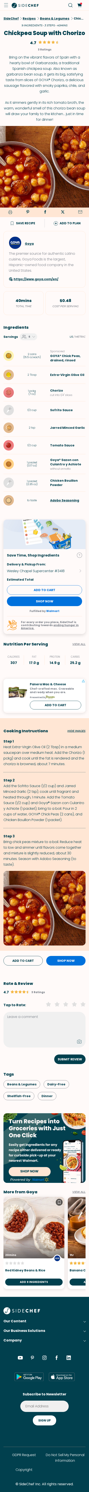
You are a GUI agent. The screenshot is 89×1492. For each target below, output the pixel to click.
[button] (6, 5)
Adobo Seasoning (64, 500)
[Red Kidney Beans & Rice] (33, 1243)
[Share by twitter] (62, 212)
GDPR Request (24, 1454)
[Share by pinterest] (27, 212)
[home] (25, 5)
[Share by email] (80, 212)
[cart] (79, 5)
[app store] (62, 1376)
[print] (9, 212)
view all (79, 1192)
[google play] (29, 1376)
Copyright (24, 1469)
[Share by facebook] (45, 212)
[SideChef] (21, 1313)
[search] (70, 5)
